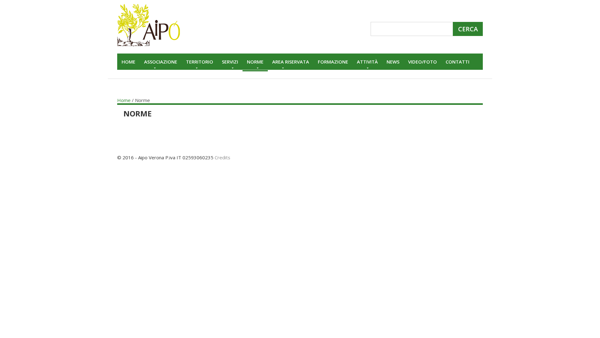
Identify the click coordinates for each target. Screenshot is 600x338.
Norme (255, 62)
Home (128, 62)
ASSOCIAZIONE (160, 62)
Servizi (230, 62)
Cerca (468, 29)
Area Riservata (290, 62)
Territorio (199, 62)
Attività (367, 62)
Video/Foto (422, 62)
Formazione (333, 62)
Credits (222, 157)
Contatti (457, 62)
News (393, 62)
